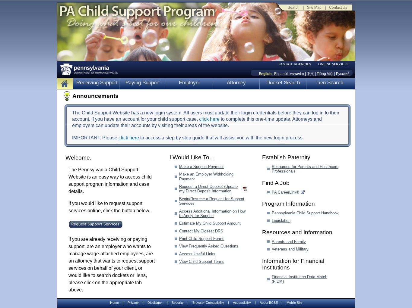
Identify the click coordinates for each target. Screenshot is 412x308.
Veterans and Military (290, 249)
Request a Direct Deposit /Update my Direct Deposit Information (208, 188)
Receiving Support (97, 83)
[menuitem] (296, 64)
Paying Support (142, 83)
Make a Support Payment (201, 166)
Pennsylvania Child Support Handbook (305, 213)
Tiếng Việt (325, 74)
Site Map (314, 7)
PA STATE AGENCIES (294, 64)
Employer (189, 83)
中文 (310, 74)
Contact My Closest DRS (201, 231)
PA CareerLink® (285, 192)
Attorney (236, 83)
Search (293, 7)
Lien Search (329, 83)
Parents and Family (289, 241)
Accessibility (242, 302)
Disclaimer (155, 302)
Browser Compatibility (208, 302)
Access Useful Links (197, 254)
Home (114, 302)
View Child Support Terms (201, 261)
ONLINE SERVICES (333, 64)
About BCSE (269, 302)
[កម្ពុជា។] (297, 74)
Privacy (133, 302)
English (265, 74)
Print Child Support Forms (201, 238)
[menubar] (296, 64)
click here (209, 119)
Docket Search (283, 83)
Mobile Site (294, 302)
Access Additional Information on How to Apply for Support (212, 213)
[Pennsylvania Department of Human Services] (87, 68)
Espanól (281, 74)
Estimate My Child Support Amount (210, 223)
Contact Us (338, 7)
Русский (343, 74)
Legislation (281, 220)
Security (178, 302)
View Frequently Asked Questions (208, 246)
